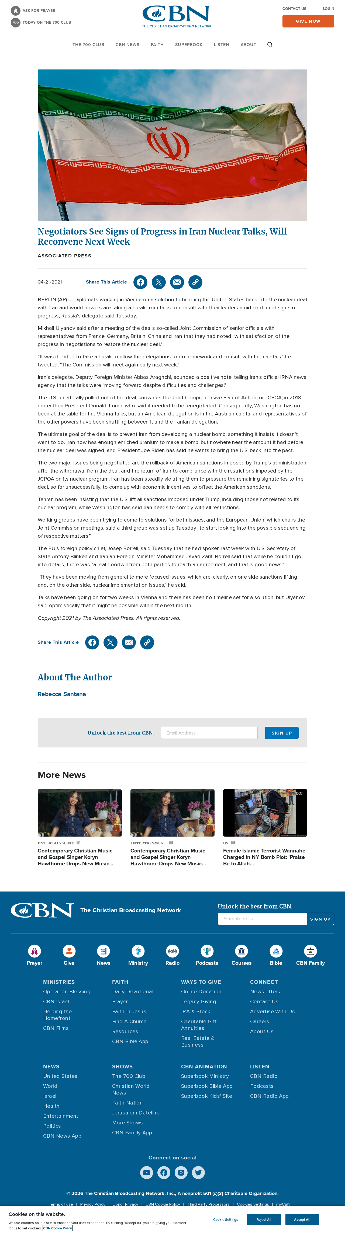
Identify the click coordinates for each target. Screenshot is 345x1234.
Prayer (120, 1001)
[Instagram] (181, 1172)
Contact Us (294, 9)
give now (308, 21)
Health (51, 1106)
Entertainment (60, 1116)
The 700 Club (88, 44)
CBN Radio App (269, 1096)
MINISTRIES (59, 982)
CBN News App (62, 1136)
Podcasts (262, 1086)
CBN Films (56, 1028)
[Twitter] (159, 282)
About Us (262, 1031)
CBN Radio (264, 1076)
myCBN (283, 1204)
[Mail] (177, 282)
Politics (52, 1126)
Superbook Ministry (205, 1076)
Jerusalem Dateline (136, 1113)
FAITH (157, 44)
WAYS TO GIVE (201, 982)
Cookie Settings (225, 1219)
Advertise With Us (272, 1011)
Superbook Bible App (207, 1086)
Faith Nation (127, 1103)
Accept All (302, 1219)
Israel (50, 1096)
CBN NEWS (127, 44)
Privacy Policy (92, 1204)
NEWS (51, 1066)
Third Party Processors (208, 1204)
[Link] (195, 282)
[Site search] (270, 47)
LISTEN (221, 44)
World (50, 1086)
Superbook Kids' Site (206, 1096)
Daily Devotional (132, 991)
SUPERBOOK (189, 44)
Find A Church (129, 1021)
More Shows (127, 1123)
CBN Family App (132, 1133)
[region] (172, 1220)
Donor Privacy (125, 1204)
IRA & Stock (196, 1011)
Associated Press (65, 255)
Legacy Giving (198, 1001)
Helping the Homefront (57, 1015)
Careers (259, 1021)
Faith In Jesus (129, 1011)
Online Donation (201, 991)
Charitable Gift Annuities (199, 1025)
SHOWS (122, 1066)
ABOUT (248, 44)
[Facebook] (140, 282)
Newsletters (265, 991)
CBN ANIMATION (204, 1066)
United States (60, 1076)
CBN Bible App (130, 1041)
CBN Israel (56, 1001)
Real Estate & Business (198, 1041)
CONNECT (264, 982)
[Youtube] (146, 1172)
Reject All (264, 1219)
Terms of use (61, 1204)
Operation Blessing (67, 991)
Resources (125, 1031)
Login (328, 9)
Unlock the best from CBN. (120, 733)
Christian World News (131, 1089)
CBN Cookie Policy (163, 1204)
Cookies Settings (253, 1204)
